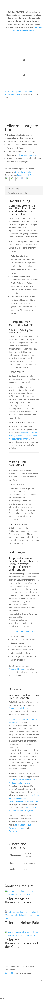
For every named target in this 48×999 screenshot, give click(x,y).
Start (7, 91)
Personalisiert (23, 175)
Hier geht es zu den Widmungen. (23, 631)
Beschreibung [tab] (13, 188)
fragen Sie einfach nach (19, 708)
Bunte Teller (20, 172)
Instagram (22, 828)
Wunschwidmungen (17, 669)
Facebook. (13, 831)
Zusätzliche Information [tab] (18, 193)
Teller (18, 94)
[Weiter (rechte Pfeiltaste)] (4, 998)
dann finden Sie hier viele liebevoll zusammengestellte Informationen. (24, 798)
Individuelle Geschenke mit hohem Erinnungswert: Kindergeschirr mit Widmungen (24, 563)
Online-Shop (10, 973)
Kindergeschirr (17, 91)
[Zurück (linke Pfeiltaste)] (1, 998)
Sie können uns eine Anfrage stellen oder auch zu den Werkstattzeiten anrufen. (24, 435)
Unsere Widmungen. (27, 155)
